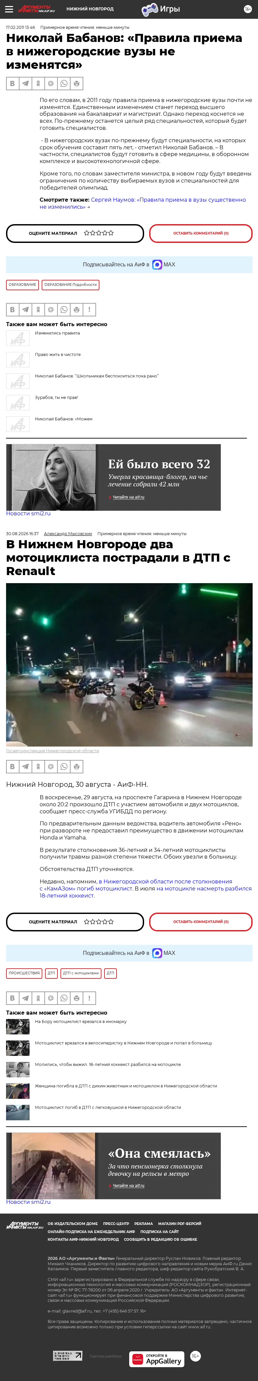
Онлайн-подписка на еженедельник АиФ (91, 1232)
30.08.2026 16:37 (22, 533)
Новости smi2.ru (28, 513)
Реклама (143, 1224)
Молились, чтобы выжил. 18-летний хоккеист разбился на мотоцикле (108, 1064)
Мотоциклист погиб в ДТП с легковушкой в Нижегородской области (108, 1107)
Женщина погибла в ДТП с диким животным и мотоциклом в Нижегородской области (126, 1085)
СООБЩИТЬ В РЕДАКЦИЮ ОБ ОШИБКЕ (160, 1239)
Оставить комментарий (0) (201, 233)
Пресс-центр (116, 1224)
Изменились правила (57, 333)
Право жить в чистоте (58, 354)
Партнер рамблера (106, 1356)
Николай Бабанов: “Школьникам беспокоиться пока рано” (97, 375)
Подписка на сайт (159, 1232)
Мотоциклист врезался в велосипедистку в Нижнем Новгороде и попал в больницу (123, 1042)
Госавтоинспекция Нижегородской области (52, 750)
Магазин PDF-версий (179, 1224)
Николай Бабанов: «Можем (63, 418)
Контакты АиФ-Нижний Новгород (83, 1239)
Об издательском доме (73, 1224)
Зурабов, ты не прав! (56, 397)
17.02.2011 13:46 (20, 27)
